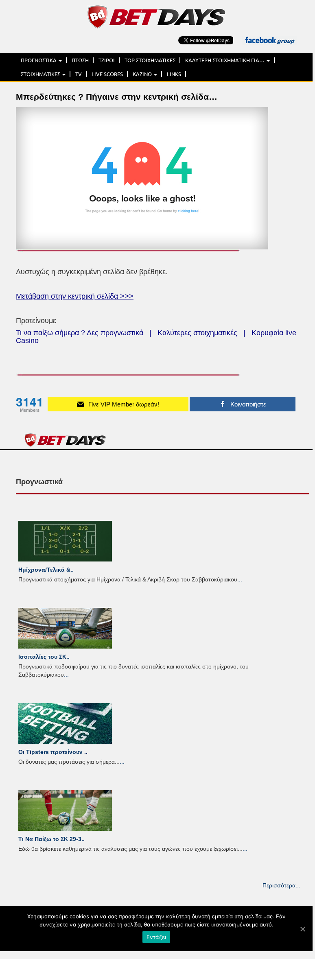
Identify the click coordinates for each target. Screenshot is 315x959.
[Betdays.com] (156, 16)
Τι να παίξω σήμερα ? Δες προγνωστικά (79, 333)
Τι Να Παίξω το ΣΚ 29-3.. (51, 839)
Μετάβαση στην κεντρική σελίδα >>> (74, 296)
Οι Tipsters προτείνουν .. (53, 752)
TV (78, 74)
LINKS (174, 74)
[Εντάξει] (302, 929)
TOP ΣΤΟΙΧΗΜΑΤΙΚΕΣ (150, 60)
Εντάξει (156, 937)
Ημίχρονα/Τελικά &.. (46, 569)
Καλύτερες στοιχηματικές (197, 333)
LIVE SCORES (107, 74)
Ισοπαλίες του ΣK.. (44, 656)
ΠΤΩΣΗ (80, 60)
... (239, 579)
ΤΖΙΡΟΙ (106, 60)
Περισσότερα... (281, 885)
